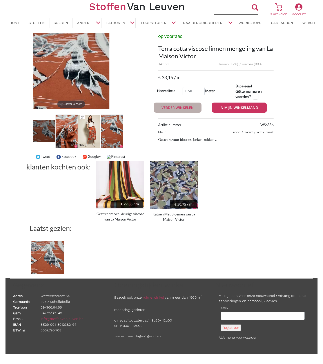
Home (14, 23)
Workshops (250, 23)
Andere (84, 23)
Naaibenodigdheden (203, 23)
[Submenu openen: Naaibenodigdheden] (230, 23)
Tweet (45, 156)
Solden (61, 23)
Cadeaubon (282, 23)
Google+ (94, 156)
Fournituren (154, 23)
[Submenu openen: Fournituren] (173, 23)
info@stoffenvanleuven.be (61, 319)
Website (310, 23)
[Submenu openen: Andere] (98, 23)
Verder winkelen (178, 107)
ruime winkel (153, 297)
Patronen (115, 23)
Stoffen (37, 23)
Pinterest (118, 156)
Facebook (68, 156)
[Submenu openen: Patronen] (132, 23)
